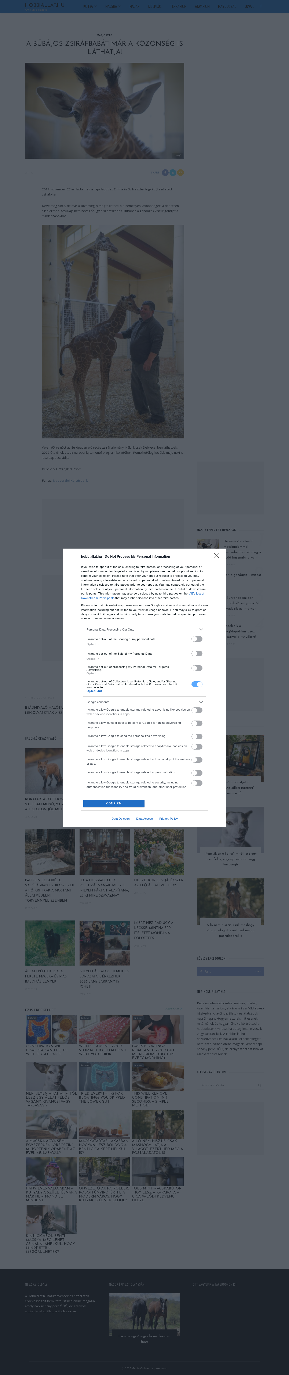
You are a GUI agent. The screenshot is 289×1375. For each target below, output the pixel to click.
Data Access (144, 818)
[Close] (218, 557)
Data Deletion (120, 818)
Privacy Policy (168, 818)
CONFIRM (114, 803)
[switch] (196, 639)
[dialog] (144, 688)
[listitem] (144, 629)
